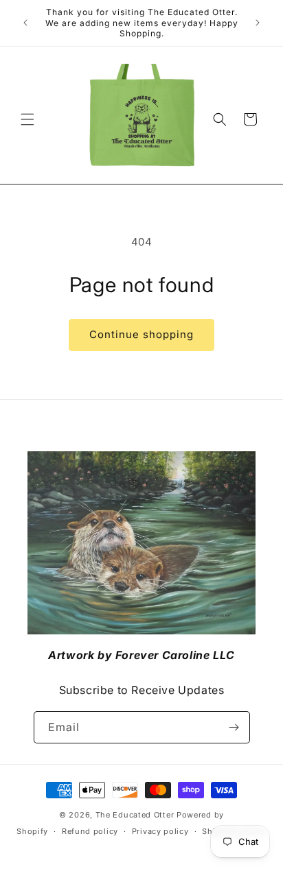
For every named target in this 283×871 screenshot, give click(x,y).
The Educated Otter (134, 815)
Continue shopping (141, 334)
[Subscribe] (234, 727)
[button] (27, 119)
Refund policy (90, 831)
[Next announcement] (257, 23)
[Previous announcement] (25, 23)
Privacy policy (160, 831)
